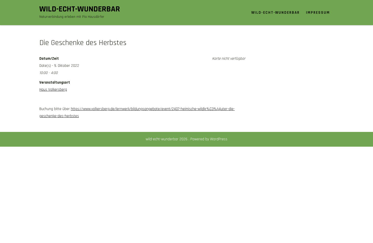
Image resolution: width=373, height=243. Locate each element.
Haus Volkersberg (53, 89)
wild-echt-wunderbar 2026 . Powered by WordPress (186, 139)
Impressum (318, 12)
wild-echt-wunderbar (79, 9)
